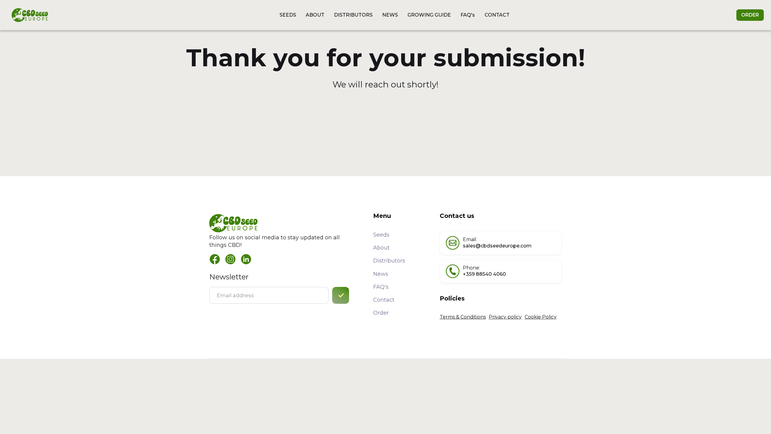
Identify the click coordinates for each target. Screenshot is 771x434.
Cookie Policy (541, 317)
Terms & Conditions (463, 317)
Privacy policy (505, 317)
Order (381, 313)
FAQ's (381, 287)
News (380, 274)
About (381, 247)
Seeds (381, 234)
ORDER (750, 15)
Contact (384, 300)
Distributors (389, 260)
